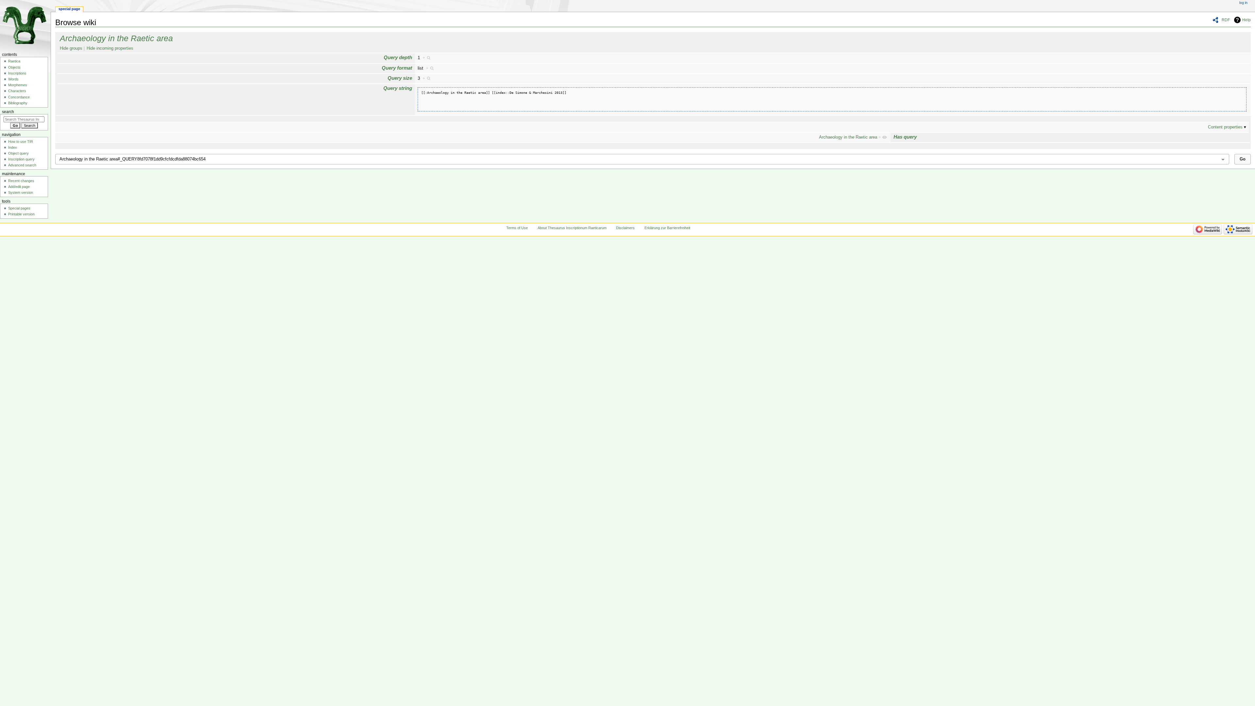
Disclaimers (625, 228)
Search (8, 112)
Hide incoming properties (110, 48)
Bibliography (17, 103)
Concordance (19, 97)
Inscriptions (17, 73)
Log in (1243, 3)
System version (20, 192)
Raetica (14, 61)
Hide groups (71, 48)
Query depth (398, 57)
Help (1246, 20)
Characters (17, 91)
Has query (905, 137)
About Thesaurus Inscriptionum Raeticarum (572, 228)
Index (12, 147)
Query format (397, 68)
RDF (1226, 20)
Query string (397, 88)
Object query (18, 153)
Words (13, 79)
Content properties (1225, 127)
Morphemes (17, 85)
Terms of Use (517, 228)
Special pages (19, 208)
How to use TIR (20, 141)
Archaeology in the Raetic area (116, 38)
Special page (69, 9)
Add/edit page (19, 187)
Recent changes (21, 181)
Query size (400, 78)
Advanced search (22, 165)
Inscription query (21, 159)
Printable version (21, 214)
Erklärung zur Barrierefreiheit (667, 228)
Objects (14, 67)
